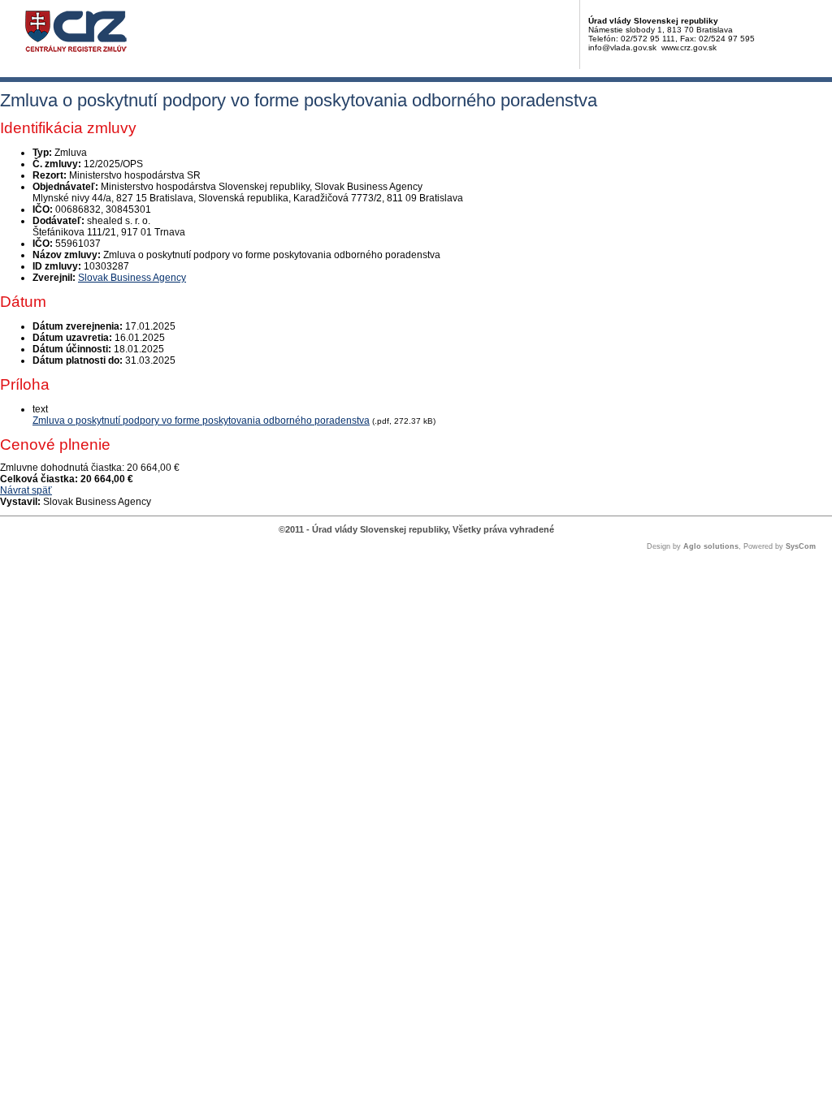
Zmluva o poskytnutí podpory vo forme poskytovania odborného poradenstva (201, 420)
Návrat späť (26, 490)
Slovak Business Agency (132, 277)
